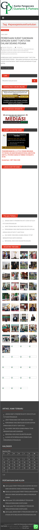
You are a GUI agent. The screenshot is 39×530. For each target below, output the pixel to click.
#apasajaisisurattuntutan (7, 50)
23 (34, 465)
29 (29, 468)
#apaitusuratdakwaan (7, 49)
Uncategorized (5, 30)
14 (24, 462)
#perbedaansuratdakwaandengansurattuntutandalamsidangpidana (17, 52)
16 (34, 462)
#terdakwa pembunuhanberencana (9, 54)
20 (19, 465)
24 (4, 468)
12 (14, 462)
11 (9, 462)
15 (29, 462)
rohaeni (7, 506)
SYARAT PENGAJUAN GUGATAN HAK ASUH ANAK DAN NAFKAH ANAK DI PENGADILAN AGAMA (21, 494)
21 (24, 465)
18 (9, 465)
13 (19, 462)
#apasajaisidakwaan (29, 49)
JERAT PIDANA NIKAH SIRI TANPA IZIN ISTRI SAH (18, 226)
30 (34, 468)
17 (4, 465)
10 (4, 462)
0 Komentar (19, 47)
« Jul (3, 474)
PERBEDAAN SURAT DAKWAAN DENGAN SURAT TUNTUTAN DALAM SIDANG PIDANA (17, 41)
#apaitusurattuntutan (18, 49)
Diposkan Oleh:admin (7, 47)
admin (7, 486)
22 (29, 465)
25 (9, 468)
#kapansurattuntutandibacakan (20, 50)
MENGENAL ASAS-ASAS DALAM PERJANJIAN (18, 241)
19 (14, 465)
